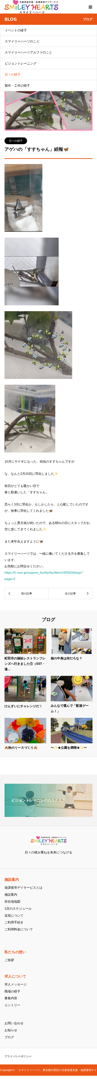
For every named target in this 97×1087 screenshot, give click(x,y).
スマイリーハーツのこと (22, 41)
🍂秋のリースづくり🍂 (21, 747)
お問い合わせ (14, 1023)
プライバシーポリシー (18, 1056)
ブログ (9, 1037)
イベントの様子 (16, 30)
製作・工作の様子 (17, 85)
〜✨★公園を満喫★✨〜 (69, 747)
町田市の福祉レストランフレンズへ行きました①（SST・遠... (25, 663)
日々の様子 (13, 74)
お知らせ (11, 1030)
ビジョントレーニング (20, 63)
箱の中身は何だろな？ (66, 658)
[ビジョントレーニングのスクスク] (48, 815)
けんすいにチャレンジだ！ (23, 706)
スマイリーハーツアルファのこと (28, 52)
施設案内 (12, 879)
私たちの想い (15, 952)
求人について (15, 976)
